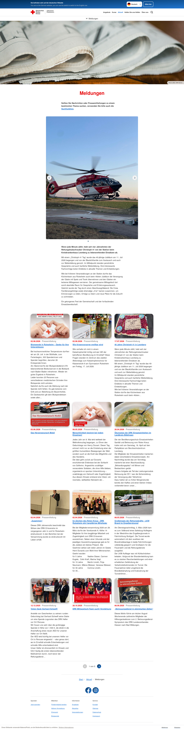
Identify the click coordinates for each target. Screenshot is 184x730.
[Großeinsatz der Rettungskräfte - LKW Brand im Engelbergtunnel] (134, 502)
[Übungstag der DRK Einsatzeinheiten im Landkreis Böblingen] (134, 414)
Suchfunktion (67, 108)
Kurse (114, 12)
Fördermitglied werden (59, 704)
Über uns (145, 12)
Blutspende (55, 716)
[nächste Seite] (99, 666)
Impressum (96, 716)
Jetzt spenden (35, 704)
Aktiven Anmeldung (58, 708)
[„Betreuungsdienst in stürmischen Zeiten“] (134, 590)
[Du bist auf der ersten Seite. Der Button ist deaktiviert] (85, 666)
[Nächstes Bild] (49, 177)
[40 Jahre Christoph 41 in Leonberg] (134, 326)
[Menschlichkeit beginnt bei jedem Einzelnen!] (92, 414)
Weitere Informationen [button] (66, 727)
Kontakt (95, 704)
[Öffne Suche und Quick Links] (151, 12)
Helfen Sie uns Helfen (132, 12)
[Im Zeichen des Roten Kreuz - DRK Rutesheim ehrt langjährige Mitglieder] (92, 502)
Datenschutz (97, 712)
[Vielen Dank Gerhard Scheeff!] (50, 590)
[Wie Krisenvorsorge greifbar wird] (92, 326)
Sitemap (95, 708)
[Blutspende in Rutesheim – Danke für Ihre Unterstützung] (50, 326)
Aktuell (120, 12)
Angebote (106, 12)
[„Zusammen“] (50, 502)
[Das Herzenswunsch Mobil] (50, 414)
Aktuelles (75, 708)
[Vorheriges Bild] (134, 177)
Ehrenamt (54, 712)
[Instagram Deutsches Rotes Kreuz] (96, 690)
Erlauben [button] (177, 727)
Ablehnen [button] (165, 727)
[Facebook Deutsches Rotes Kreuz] (88, 690)
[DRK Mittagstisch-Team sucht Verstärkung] (92, 590)
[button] (88, 241)
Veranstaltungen (77, 712)
